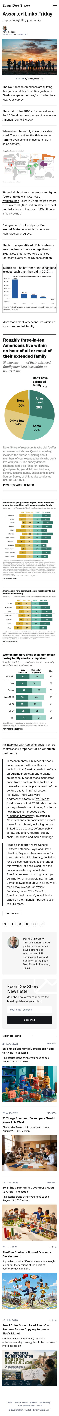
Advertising (44, 1403)
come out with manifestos (29, 765)
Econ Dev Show (16, 5)
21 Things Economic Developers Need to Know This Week (29, 1120)
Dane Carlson (8, 32)
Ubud (48, 1410)
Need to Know (12, 913)
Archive (33, 1403)
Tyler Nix (29, 79)
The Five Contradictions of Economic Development (27, 1254)
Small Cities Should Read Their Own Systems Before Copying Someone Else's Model (26, 1329)
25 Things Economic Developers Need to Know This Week (28, 1050)
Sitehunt (19, 1410)
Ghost (41, 1410)
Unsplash (38, 79)
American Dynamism (20, 815)
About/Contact (21, 1403)
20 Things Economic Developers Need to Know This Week (28, 1189)
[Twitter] (43, 938)
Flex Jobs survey (12, 99)
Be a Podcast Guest (25, 1406)
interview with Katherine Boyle (25, 744)
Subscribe (29, 1020)
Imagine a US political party (22, 225)
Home (9, 1403)
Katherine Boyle (28, 849)
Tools (39, 1406)
